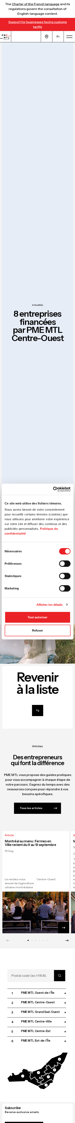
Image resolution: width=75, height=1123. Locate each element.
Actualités (37, 305)
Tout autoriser (37, 617)
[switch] (64, 564)
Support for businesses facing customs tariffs (37, 24)
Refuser (37, 630)
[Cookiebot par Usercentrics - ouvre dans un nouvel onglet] (53, 489)
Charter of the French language (35, 4)
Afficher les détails (49, 604)
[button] (24, 1077)
